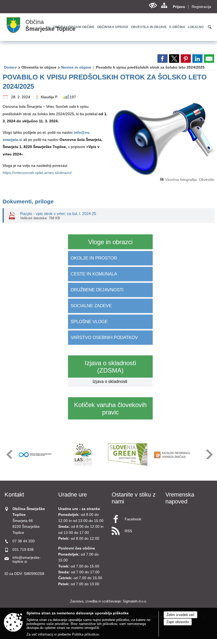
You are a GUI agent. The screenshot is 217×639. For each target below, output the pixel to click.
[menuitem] (113, 27)
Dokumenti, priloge (28, 201)
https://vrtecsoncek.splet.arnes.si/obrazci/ (37, 173)
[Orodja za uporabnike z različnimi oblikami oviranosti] (153, 5)
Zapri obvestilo (177, 622)
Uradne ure (72, 494)
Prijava (179, 7)
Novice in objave (76, 67)
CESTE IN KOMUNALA (94, 273)
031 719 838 (23, 550)
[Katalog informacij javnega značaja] (172, 455)
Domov (10, 67)
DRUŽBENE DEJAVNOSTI (97, 289)
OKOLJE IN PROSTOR (94, 258)
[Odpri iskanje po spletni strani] (210, 27)
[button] (9, 454)
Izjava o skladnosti (110, 381)
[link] (162, 58)
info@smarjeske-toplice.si (26, 560)
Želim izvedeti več (180, 615)
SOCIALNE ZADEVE (91, 305)
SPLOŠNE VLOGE (89, 321)
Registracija (201, 7)
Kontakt (14, 494)
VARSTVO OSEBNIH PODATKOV (104, 337)
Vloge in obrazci (110, 241)
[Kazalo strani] (164, 5)
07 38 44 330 (23, 541)
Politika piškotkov (85, 634)
